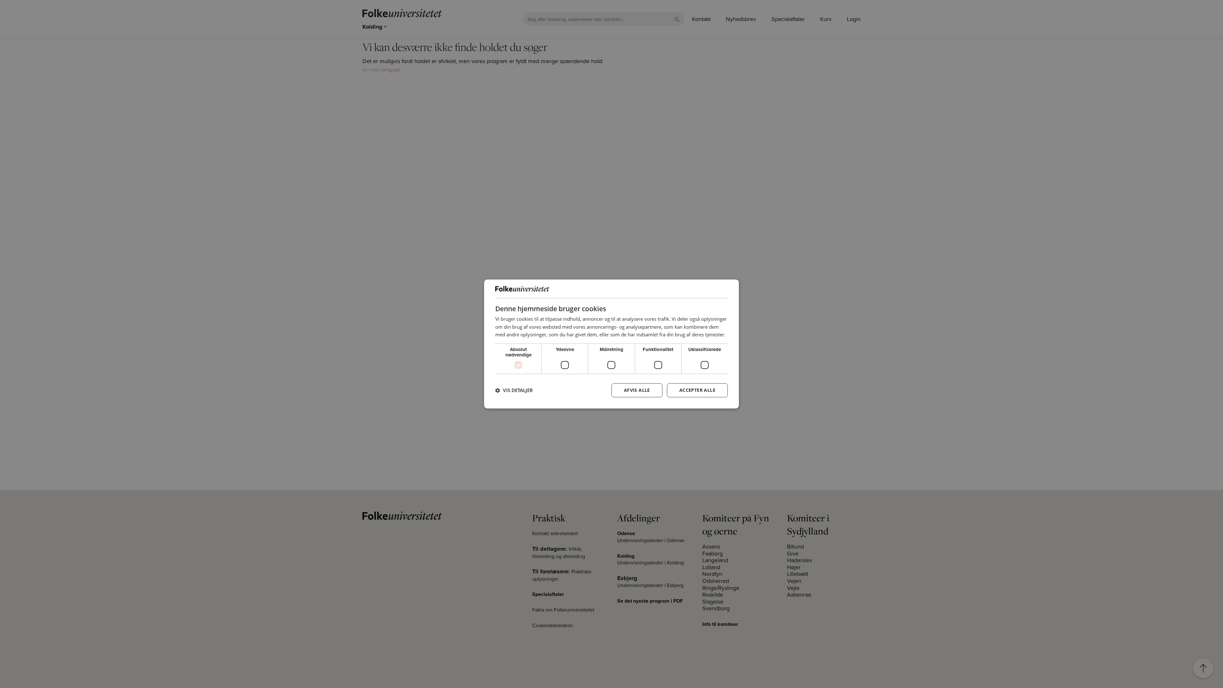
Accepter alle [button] (697, 390)
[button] (514, 390)
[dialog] (611, 343)
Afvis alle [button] (637, 390)
